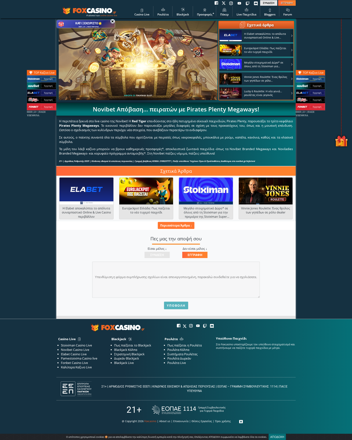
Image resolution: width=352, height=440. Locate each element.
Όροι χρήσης (223, 421)
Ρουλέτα (163, 14)
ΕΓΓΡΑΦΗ (287, 3)
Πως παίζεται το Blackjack (132, 345)
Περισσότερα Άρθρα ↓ (176, 225)
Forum (287, 14)
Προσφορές (204, 14)
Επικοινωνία (181, 421)
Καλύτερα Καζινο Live (76, 367)
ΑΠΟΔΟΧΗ (277, 437)
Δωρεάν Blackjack (126, 358)
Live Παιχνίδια (246, 14)
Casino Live (141, 14)
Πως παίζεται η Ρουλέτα (184, 345)
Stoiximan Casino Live (76, 345)
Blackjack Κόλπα (125, 350)
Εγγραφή (317, 78)
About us (164, 421)
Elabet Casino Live (74, 354)
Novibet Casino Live (75, 350)
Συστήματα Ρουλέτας (182, 354)
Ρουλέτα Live (176, 363)
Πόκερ (224, 14)
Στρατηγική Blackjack (129, 354)
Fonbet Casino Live (74, 363)
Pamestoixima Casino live (79, 358)
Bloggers (269, 14)
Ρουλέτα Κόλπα (178, 350)
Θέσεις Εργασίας (201, 421)
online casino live (108, 15)
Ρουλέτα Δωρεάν (179, 358)
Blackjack (183, 14)
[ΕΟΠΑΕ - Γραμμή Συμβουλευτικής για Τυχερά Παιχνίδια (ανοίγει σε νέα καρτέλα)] (189, 410)
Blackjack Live (124, 363)
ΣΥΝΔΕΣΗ (268, 3)
